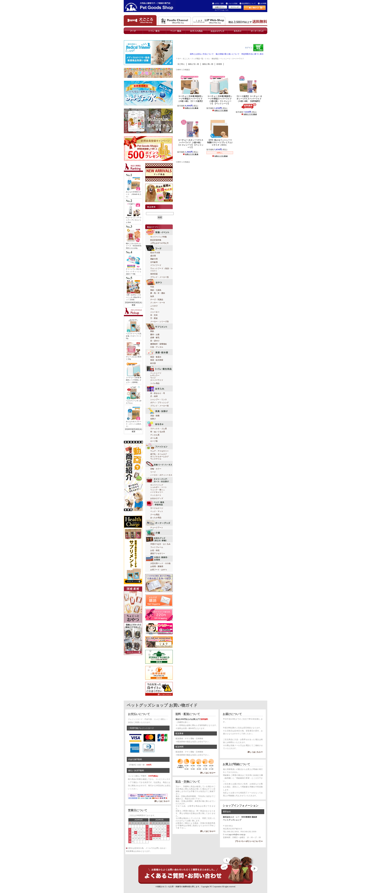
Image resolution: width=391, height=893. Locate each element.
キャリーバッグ (156, 485)
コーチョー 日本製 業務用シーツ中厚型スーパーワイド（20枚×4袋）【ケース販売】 (191, 98)
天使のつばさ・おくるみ (160, 544)
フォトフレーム (156, 547)
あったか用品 (155, 518)
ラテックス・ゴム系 (158, 429)
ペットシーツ (155, 373)
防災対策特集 (155, 240)
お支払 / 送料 (219, 3)
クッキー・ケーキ (157, 303)
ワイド (153, 378)
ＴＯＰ (178, 59)
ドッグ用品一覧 (197, 59)
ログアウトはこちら (221, 10)
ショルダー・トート (158, 487)
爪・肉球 (154, 396)
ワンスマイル (155, 459)
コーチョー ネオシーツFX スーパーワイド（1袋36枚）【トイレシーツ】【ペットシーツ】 (190, 143)
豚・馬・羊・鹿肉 (157, 293)
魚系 (152, 296)
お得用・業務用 (156, 566)
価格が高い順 (207, 64)
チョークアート (156, 527)
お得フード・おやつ (158, 570)
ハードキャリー (156, 492)
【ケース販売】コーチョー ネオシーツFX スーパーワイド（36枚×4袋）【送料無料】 (249, 98)
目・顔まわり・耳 (157, 393)
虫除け (153, 419)
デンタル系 (154, 435)
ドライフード (155, 265)
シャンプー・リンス (158, 399)
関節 (152, 331)
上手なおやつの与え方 (159, 243)
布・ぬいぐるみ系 (157, 432)
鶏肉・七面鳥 (155, 290)
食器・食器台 (155, 357)
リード (153, 472)
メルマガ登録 (232, 3)
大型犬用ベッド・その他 (160, 563)
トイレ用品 (154, 383)
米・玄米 (154, 315)
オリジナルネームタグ (159, 457)
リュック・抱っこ (157, 490)
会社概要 (263, 3)
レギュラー (154, 375)
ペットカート (155, 495)
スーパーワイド (156, 380)
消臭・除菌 (154, 416)
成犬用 (153, 256)
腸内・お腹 (154, 334)
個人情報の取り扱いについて (227, 54)
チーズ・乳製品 (156, 299)
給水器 (153, 363)
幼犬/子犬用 (155, 253)
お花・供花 (154, 550)
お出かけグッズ (156, 498)
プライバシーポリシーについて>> (249, 841)
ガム (152, 309)
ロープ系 (154, 441)
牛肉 (152, 287)
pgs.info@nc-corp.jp (237, 834)
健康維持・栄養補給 (158, 344)
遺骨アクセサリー (157, 553)
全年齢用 (154, 262)
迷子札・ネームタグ (158, 454)
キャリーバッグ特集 (158, 237)
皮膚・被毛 (154, 337)
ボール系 (154, 438)
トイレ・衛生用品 (211, 59)
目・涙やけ (154, 341)
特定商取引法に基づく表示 (252, 54)
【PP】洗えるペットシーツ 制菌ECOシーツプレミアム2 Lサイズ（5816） (220, 142)
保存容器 (154, 274)
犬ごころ (186, 59)
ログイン (248, 48)
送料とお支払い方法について (202, 54)
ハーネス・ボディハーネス (161, 475)
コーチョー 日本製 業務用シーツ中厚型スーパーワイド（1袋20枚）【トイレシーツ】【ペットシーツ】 (219, 100)
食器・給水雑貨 (156, 360)
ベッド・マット (156, 511)
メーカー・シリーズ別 (159, 321)
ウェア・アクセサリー (159, 451)
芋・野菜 (154, 318)
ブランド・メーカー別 (159, 277)
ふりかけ (154, 306)
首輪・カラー (155, 469)
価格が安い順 (193, 64)
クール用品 (154, 514)
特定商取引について (249, 3)
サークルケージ (156, 508)
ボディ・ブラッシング (159, 402)
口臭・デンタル (156, 347)
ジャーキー (154, 312)
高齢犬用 (154, 259)
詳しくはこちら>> (162, 801)
